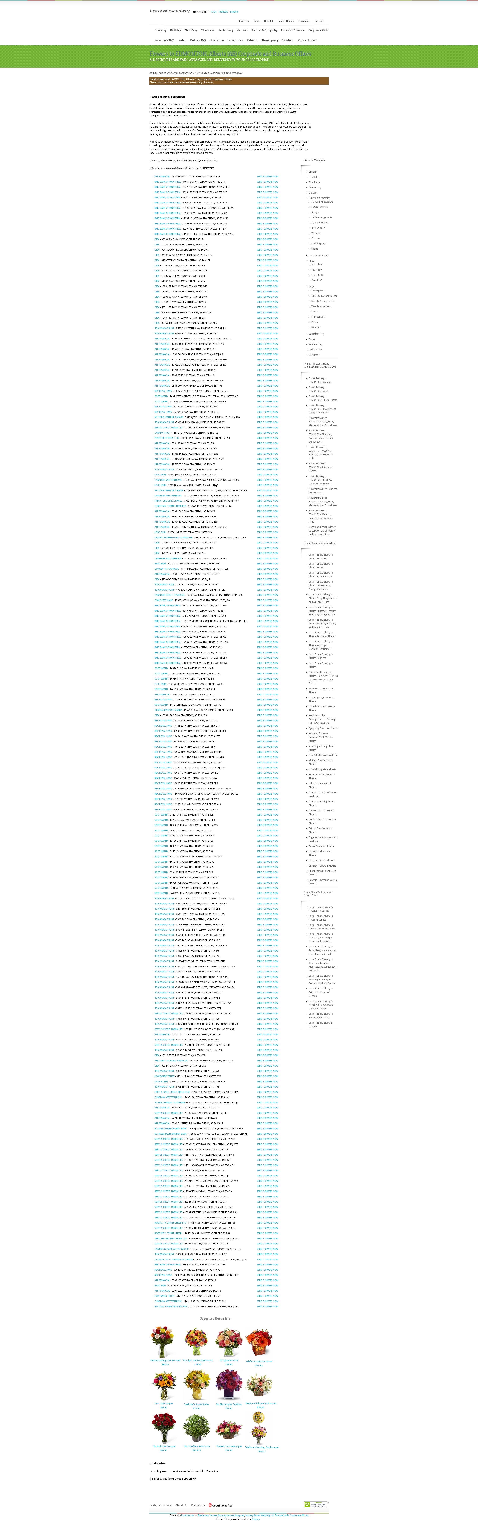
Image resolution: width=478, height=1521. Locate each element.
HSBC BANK (160, 474)
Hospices (239, 1515)
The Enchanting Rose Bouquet (165, 1360)
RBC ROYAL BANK (163, 391)
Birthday (175, 30)
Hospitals (269, 21)
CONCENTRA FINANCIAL (167, 569)
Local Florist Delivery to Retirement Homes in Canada (321, 992)
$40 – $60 (316, 264)
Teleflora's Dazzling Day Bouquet (262, 1447)
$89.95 (165, 1364)
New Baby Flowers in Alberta (323, 755)
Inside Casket (318, 228)
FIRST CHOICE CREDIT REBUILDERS (172, 1092)
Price (311, 261)
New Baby (191, 30)
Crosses (315, 238)
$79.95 (197, 1364)
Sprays (315, 212)
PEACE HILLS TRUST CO (167, 438)
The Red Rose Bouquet (164, 1446)
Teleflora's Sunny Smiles (196, 1404)
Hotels (257, 21)
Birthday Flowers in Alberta (322, 865)
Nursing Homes (226, 1515)
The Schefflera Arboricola (197, 1446)
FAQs (214, 11)
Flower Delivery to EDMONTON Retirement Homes (321, 467)
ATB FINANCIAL (162, 176)
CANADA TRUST (163, 433)
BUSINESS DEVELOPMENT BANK (170, 1128)
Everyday (160, 30)
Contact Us (198, 1505)
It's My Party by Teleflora (229, 1404)
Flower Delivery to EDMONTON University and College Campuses (322, 409)
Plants (314, 322)
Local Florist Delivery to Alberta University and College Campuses (321, 585)
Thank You (208, 30)
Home (152, 72)
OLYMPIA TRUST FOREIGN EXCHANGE (174, 1259)
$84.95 (163, 1407)
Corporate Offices (299, 1515)
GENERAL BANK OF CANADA (168, 710)
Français (223, 11)
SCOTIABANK (161, 396)
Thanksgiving (270, 40)
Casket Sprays (318, 243)
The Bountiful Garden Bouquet (260, 1403)
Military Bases (253, 1515)
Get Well (242, 30)
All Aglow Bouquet (229, 1360)
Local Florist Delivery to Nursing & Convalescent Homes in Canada (321, 1005)
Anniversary (225, 30)
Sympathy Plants (320, 222)
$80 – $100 (317, 275)
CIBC (157, 239)
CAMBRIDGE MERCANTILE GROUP (172, 1249)
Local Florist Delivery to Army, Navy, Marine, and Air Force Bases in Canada (323, 950)
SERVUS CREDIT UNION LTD (169, 427)
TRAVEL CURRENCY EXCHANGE (170, 1102)
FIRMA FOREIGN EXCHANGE (168, 501)
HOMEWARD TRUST (165, 1076)
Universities (303, 21)
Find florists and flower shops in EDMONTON (173, 1478)
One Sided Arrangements (324, 296)
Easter (182, 40)
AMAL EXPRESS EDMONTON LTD (171, 1238)
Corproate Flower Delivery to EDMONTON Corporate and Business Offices (322, 531)
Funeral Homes (286, 21)
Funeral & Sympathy (264, 30)
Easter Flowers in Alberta (321, 846)
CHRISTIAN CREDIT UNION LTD (170, 506)
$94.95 (262, 1451)
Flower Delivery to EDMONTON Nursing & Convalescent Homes (320, 480)
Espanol (234, 11)
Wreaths (315, 233)
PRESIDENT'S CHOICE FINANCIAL (171, 1060)
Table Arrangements (321, 217)
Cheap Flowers (307, 40)
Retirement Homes (207, 1515)
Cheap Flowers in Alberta (321, 860)
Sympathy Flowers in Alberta (323, 728)
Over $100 (316, 280)
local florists (187, 1515)
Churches (318, 21)
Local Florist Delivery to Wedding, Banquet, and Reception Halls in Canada (322, 980)
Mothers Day (198, 40)
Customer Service (160, 1505)
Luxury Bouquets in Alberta (322, 769)
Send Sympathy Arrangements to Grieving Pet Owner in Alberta (322, 719)
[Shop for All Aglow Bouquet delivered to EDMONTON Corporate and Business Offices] (229, 1357)
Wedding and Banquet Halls (275, 1515)
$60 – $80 (316, 269)
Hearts (314, 249)
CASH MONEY (161, 1081)
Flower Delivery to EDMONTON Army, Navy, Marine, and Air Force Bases (323, 422)
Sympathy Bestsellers (322, 201)
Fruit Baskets (318, 317)
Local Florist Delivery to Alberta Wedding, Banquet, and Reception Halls (322, 624)
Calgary (256, 1519)
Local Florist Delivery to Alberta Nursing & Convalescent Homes (321, 645)
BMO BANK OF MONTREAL (168, 181)
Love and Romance (293, 30)
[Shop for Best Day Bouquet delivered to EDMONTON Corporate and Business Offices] (164, 1400)
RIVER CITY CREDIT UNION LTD (170, 1223)
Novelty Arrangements (322, 301)
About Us (181, 1505)
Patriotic (252, 40)
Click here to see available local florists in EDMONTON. (182, 168)
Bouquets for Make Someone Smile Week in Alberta (321, 737)
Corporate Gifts (318, 30)
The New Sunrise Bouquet (229, 1446)
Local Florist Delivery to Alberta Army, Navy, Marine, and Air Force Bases (323, 598)
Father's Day (235, 40)
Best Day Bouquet (164, 1403)
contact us (160, 82)
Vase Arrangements (321, 306)
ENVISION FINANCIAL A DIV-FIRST (172, 1306)
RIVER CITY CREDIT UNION (168, 1233)
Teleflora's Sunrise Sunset (259, 1361)
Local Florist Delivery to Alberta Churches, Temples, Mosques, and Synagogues (323, 611)
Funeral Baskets (319, 207)
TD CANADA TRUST (164, 328)
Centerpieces (318, 290)
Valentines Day (316, 334)
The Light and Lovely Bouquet (198, 1360)
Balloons (316, 327)
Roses (314, 311)
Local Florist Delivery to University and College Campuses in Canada (321, 938)
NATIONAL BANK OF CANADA (169, 417)
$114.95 (197, 1450)
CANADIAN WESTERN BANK (168, 480)
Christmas (288, 40)
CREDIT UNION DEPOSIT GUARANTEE (173, 537)
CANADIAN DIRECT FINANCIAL (170, 595)
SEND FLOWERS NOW (267, 176)
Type (311, 287)
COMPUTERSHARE (164, 600)
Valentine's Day (164, 40)
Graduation (217, 40)
